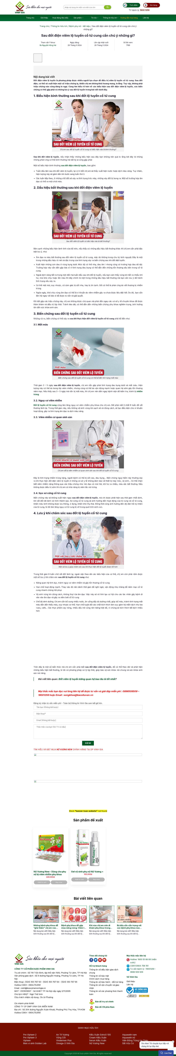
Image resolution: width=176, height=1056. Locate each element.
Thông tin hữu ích (110, 18)
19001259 (43, 695)
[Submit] (107, 7)
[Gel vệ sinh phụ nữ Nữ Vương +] (88, 848)
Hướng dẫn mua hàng (129, 18)
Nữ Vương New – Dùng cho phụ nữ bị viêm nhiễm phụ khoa (50, 873)
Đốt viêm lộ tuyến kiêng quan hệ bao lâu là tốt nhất (86, 679)
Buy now (59, 882)
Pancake (154, 1051)
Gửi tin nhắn (152, 1045)
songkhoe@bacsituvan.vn (78, 695)
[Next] (138, 922)
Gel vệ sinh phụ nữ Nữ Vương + (87, 871)
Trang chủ (30, 18)
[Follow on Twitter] (96, 960)
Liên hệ (146, 18)
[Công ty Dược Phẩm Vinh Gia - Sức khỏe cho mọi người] (39, 7)
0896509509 (129, 691)
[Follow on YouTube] (104, 960)
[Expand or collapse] (37, 69)
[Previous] (35, 922)
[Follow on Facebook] (91, 960)
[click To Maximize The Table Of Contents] (38, 58)
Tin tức (94, 18)
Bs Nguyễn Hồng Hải (48, 45)
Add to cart (42, 882)
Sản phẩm (78, 18)
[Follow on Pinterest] (100, 960)
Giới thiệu (44, 18)
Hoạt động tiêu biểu (60, 18)
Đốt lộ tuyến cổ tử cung (45, 405)
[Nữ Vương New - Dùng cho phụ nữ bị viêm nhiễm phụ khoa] (50, 848)
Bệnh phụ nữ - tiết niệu (79, 26)
